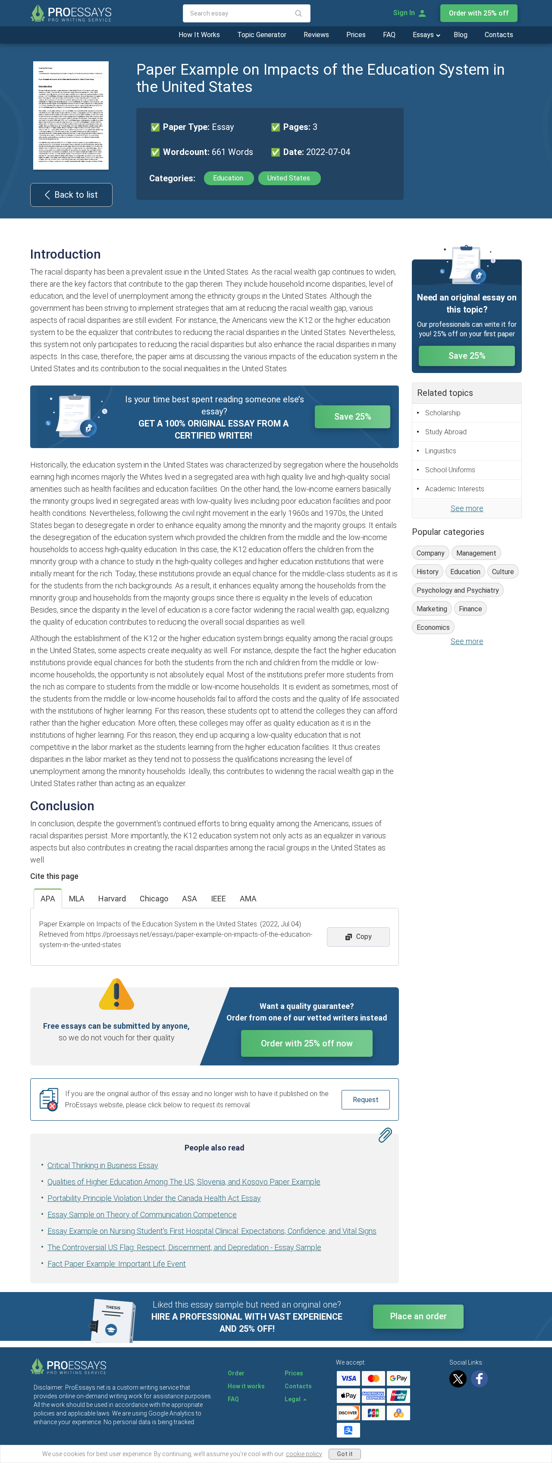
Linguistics (440, 451)
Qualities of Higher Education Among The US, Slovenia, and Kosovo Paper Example (183, 1181)
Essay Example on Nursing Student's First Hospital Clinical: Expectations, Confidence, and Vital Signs (211, 1230)
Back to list (76, 195)
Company (431, 553)
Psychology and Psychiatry (458, 590)
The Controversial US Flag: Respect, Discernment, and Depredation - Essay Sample (184, 1247)
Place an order (418, 1316)
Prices (356, 35)
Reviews (316, 35)
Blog (460, 35)
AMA (248, 898)
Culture (503, 572)
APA (48, 898)
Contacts (499, 35)
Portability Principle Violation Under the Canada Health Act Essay (154, 1198)
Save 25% (352, 416)
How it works (246, 1386)
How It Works (199, 35)
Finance (470, 609)
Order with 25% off (479, 13)
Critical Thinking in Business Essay (102, 1165)
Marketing (432, 609)
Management (476, 553)
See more (467, 508)
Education (229, 178)
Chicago (154, 898)
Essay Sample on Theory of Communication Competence (142, 1214)
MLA (77, 898)
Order (236, 1373)
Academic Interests (454, 489)
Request (366, 1100)
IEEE (218, 898)
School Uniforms (450, 470)
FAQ (389, 35)
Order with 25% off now (307, 1043)
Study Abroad (446, 432)
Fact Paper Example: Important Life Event (116, 1263)
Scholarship (443, 413)
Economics (433, 627)
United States (289, 178)
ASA (189, 898)
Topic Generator (261, 35)
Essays (424, 35)
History (428, 572)
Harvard (112, 898)
